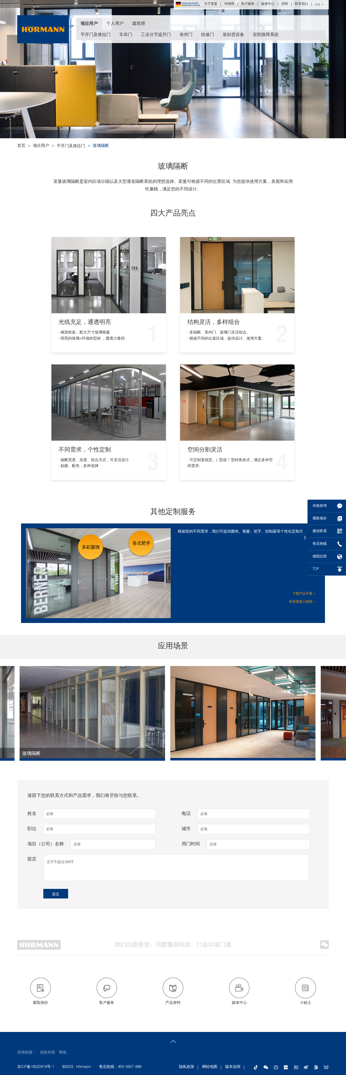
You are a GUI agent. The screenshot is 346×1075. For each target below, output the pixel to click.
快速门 (207, 35)
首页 (21, 146)
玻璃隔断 (101, 146)
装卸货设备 (233, 35)
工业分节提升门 (156, 35)
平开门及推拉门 (96, 35)
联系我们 (301, 4)
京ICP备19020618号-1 (35, 1067)
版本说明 (232, 1067)
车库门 (125, 35)
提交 (55, 894)
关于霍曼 (210, 4)
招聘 (284, 4)
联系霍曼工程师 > (302, 602)
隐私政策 (186, 1067)
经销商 (229, 4)
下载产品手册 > (304, 594)
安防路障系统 (266, 35)
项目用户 (89, 24)
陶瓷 (63, 1052)
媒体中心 (267, 4)
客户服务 (247, 4)
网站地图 (209, 1067)
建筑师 (138, 24)
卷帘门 (186, 35)
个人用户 (115, 24)
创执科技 (47, 1052)
